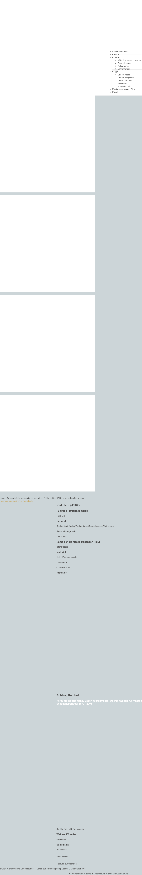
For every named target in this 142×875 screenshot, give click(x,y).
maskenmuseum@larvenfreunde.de (16, 500)
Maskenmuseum (120, 51)
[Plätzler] (134, 854)
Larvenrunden (124, 68)
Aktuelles (116, 57)
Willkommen (77, 873)
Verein (115, 71)
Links (88, 873)
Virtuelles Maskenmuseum (130, 60)
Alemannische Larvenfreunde (20, 868)
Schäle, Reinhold (68, 695)
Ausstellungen (124, 62)
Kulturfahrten (123, 65)
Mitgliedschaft (124, 86)
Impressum (99, 873)
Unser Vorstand (125, 80)
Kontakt (115, 92)
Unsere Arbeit (124, 74)
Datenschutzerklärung (118, 873)
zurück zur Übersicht (67, 863)
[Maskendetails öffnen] (99, 634)
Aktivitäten (122, 83)
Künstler (116, 54)
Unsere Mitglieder (126, 77)
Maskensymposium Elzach (124, 89)
